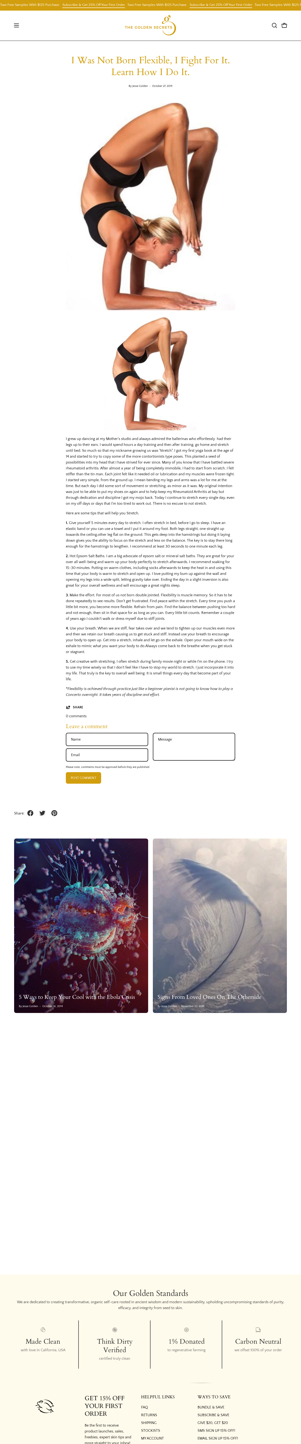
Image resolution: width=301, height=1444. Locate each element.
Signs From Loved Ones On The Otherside (209, 997)
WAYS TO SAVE (214, 1397)
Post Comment (83, 778)
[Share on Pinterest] (54, 813)
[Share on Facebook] (30, 813)
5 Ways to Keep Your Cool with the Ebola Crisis (77, 997)
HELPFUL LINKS (158, 1397)
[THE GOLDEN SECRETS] (150, 25)
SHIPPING (149, 1423)
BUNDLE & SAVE (211, 1407)
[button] (274, 25)
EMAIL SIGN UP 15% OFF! (218, 1438)
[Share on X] (42, 813)
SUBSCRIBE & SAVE (213, 1415)
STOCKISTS (150, 1430)
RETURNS (149, 1415)
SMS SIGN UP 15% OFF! (216, 1430)
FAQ (144, 1407)
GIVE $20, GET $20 (213, 1423)
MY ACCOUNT (152, 1438)
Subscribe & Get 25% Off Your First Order (67, 5)
